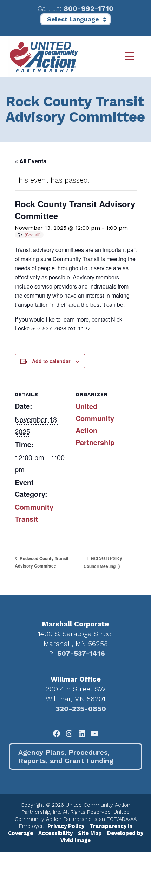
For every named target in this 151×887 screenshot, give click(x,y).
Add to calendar (51, 361)
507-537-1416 (81, 653)
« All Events (30, 161)
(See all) (33, 234)
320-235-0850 (81, 708)
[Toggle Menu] (112, 56)
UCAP (44, 56)
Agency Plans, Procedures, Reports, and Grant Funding (65, 756)
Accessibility (55, 833)
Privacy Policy (65, 826)
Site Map (90, 833)
